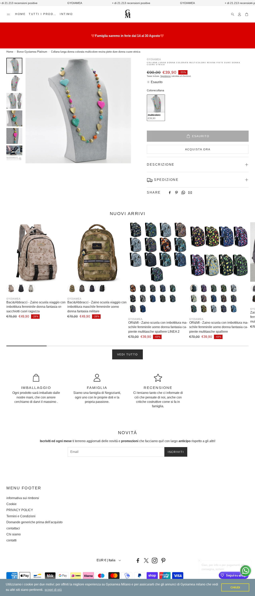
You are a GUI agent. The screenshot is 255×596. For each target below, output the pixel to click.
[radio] (156, 107)
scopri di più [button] (53, 589)
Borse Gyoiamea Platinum (32, 51)
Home (9, 51)
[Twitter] (146, 560)
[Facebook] (170, 192)
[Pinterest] (176, 192)
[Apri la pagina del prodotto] (36, 252)
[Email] (190, 192)
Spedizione (165, 76)
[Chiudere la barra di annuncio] (251, 3)
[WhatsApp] (183, 192)
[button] (8, 14)
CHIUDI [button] (235, 587)
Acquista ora (197, 149)
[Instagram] (154, 560)
